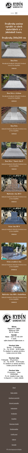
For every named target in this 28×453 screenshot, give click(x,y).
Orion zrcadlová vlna (14, 262)
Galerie (14, 439)
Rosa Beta (14, 61)
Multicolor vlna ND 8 (14, 194)
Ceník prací (14, 434)
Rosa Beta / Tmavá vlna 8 (14, 161)
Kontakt (14, 445)
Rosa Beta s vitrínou (14, 93)
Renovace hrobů (14, 424)
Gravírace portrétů (14, 398)
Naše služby (14, 393)
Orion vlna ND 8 (14, 226)
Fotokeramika (14, 429)
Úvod (14, 387)
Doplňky (14, 419)
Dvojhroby (14, 413)
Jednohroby (14, 408)
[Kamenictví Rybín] (14, 6)
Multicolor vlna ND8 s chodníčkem (14, 294)
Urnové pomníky (14, 403)
